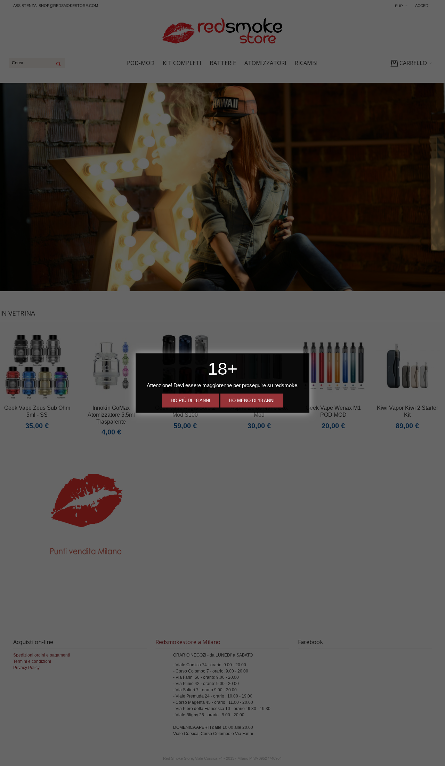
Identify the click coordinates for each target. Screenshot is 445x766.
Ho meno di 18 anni (252, 400)
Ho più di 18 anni (190, 400)
